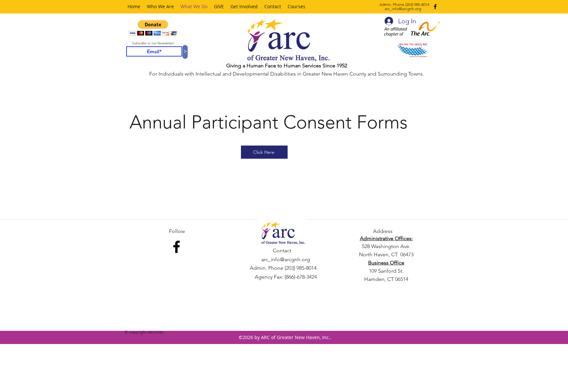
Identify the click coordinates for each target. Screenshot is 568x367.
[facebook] (435, 6)
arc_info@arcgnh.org (403, 8)
